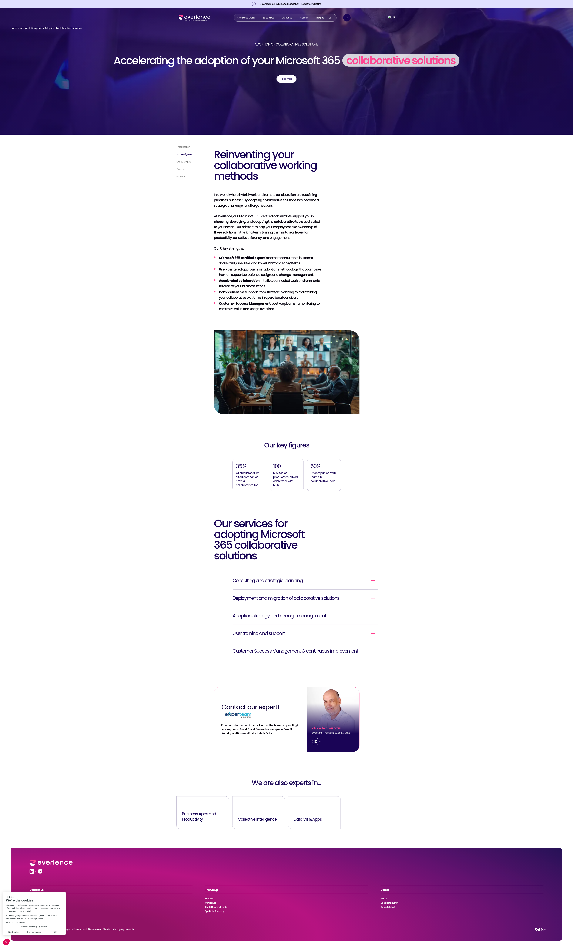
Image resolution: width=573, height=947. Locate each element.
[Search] (330, 18)
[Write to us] (347, 17)
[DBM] (539, 929)
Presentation (183, 147)
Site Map (107, 929)
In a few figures (184, 154)
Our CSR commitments (216, 907)
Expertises (268, 17)
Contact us (182, 169)
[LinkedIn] (315, 741)
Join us (384, 898)
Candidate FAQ (388, 907)
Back (182, 176)
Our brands (210, 902)
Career (304, 17)
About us (287, 17)
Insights (320, 17)
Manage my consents (123, 929)
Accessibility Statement (90, 929)
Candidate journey (389, 902)
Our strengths (184, 161)
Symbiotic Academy (214, 911)
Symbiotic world (246, 17)
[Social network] (32, 871)
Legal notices (71, 929)
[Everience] (193, 18)
